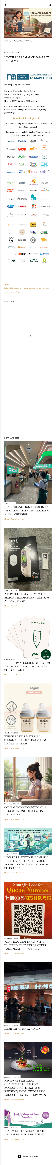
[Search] (50, 4)
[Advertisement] (28, 401)
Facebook (18, 41)
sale (5, 292)
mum (39, 288)
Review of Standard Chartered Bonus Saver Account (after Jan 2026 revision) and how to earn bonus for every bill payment (26, 1088)
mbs (25, 288)
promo (45, 288)
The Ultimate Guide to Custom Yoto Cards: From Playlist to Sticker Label (27, 666)
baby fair (18, 288)
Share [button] (6, 284)
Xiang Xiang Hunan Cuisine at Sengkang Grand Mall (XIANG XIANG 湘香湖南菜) (27, 510)
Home (7, 41)
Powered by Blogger (30, 1156)
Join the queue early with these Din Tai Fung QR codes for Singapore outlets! (25, 945)
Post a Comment (17, 519)
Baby (12, 288)
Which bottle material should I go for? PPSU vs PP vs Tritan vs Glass (25, 740)
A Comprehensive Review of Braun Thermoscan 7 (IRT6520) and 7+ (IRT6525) (26, 597)
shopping (11, 292)
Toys (18, 292)
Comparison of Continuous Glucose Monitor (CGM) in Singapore (25, 811)
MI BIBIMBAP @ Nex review (22, 1028)
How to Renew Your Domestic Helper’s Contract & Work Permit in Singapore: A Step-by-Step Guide (26, 863)
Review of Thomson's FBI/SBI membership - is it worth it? (24, 1132)
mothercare (32, 288)
